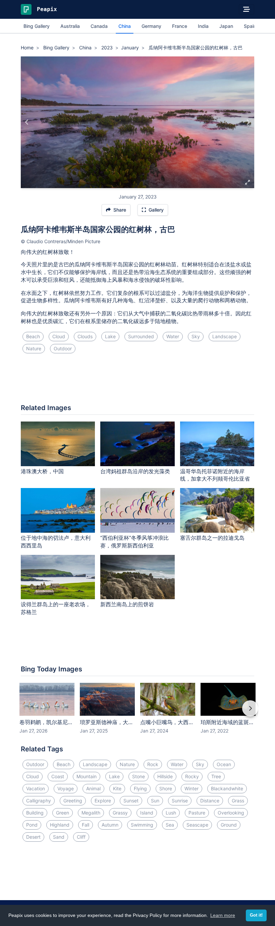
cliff (81, 837)
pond (32, 825)
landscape (224, 336)
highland (59, 825)
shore (165, 788)
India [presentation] (203, 26)
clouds (85, 336)
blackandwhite (227, 788)
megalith (90, 812)
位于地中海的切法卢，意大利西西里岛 (56, 541)
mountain (86, 776)
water (172, 336)
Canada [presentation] (99, 26)
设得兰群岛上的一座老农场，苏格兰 (56, 608)
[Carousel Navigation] (137, 713)
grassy (120, 812)
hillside (165, 776)
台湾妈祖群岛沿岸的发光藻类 (135, 471)
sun (155, 800)
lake (110, 336)
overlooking (231, 812)
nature (33, 348)
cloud (58, 336)
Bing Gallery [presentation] (36, 26)
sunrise (180, 800)
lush (171, 812)
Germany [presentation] (151, 26)
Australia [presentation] (70, 26)
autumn (110, 825)
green (62, 812)
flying (140, 788)
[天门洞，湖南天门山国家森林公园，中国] (27, 122)
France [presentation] (179, 26)
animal (93, 788)
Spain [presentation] (250, 26)
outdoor (63, 348)
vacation (35, 788)
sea (170, 825)
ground (229, 825)
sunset (131, 800)
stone (138, 776)
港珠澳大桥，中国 (42, 471)
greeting (72, 800)
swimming (142, 825)
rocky (192, 776)
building (35, 812)
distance (209, 800)
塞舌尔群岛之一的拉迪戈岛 (212, 537)
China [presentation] (124, 26)
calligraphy (38, 800)
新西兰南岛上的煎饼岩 (127, 604)
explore (103, 800)
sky (195, 336)
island (146, 812)
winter (191, 788)
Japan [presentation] (226, 26)
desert (33, 837)
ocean (224, 764)
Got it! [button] (256, 915)
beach (33, 336)
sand (58, 837)
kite (117, 788)
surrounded (141, 336)
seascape (197, 825)
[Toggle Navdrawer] (246, 9)
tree (216, 776)
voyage (65, 788)
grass (238, 800)
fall (85, 825)
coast (57, 776)
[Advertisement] (137, 381)
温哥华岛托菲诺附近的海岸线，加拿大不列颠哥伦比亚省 (215, 475)
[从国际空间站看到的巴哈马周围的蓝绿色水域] (248, 122)
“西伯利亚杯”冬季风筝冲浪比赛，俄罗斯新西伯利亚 (134, 541)
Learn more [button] (222, 915)
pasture (196, 812)
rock (152, 764)
